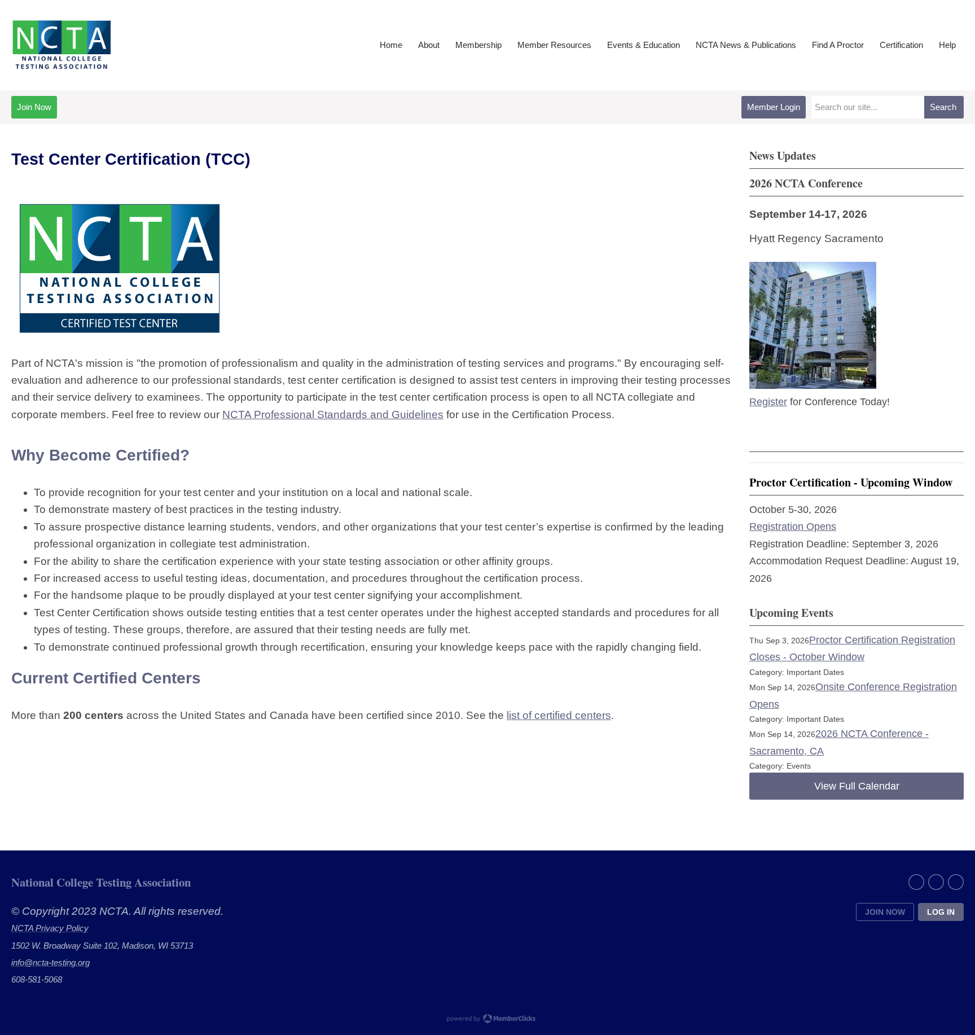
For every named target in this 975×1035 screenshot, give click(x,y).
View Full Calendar (856, 786)
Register (768, 401)
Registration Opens (792, 526)
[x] (936, 882)
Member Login (773, 107)
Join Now (34, 107)
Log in (941, 911)
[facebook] (916, 882)
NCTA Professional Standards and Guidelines (332, 414)
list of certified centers (559, 715)
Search (943, 107)
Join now (885, 911)
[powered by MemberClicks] (487, 1019)
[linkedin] (956, 882)
